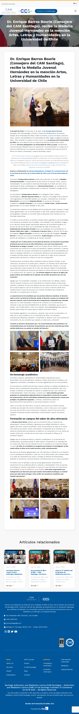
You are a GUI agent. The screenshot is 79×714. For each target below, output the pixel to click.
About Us (9, 663)
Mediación (65, 666)
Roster (8, 671)
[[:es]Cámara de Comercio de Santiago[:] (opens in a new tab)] (25, 11)
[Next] (73, 569)
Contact (27, 675)
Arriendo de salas (8, 4)
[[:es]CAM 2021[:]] (9, 11)
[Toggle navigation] (76, 11)
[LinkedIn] (8, 632)
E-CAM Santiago (30, 667)
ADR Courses (29, 659)
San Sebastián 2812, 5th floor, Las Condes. (22, 615)
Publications (10, 675)
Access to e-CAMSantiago (46, 11)
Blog (25, 671)
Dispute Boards (67, 669)
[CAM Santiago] (32, 599)
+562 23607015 (11, 619)
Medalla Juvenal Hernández (51, 135)
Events (26, 663)
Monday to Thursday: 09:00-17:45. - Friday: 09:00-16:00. (27, 627)
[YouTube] (16, 632)
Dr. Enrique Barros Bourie (22, 156)
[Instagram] (5, 632)
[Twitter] (12, 632)
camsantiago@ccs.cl (13, 623)
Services (9, 667)
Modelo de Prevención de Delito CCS (39, 704)
